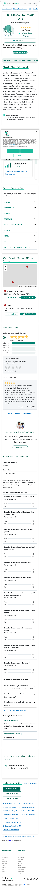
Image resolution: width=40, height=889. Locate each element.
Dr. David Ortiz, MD (27, 811)
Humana (7, 213)
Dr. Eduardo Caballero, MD (12, 826)
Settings (19, 155)
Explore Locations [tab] (12, 793)
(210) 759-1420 (28, 297)
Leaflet (20, 286)
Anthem (7, 202)
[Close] (36, 132)
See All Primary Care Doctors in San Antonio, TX (18, 837)
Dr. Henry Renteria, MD (10, 818)
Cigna (6, 242)
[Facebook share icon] (25, 880)
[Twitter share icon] (33, 880)
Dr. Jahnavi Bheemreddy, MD (12, 822)
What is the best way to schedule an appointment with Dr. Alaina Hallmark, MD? (18, 687)
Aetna (6, 236)
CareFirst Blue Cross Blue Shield (16, 247)
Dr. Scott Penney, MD (28, 815)
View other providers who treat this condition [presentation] (16, 172)
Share (27, 36)
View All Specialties (30, 783)
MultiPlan (8, 219)
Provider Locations (18, 60)
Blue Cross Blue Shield (13, 225)
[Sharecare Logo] (13, 3)
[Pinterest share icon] (36, 880)
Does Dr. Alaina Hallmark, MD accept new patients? (18, 703)
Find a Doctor (6, 9)
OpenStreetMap (27, 286)
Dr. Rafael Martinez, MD (11, 830)
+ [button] (5, 267)
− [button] (5, 269)
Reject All (13, 150)
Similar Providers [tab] (11, 788)
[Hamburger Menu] (5, 3)
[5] (20, 367)
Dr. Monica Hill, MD (9, 807)
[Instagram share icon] (28, 880)
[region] (20, 144)
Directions (12, 297)
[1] (5, 367)
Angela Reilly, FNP (9, 803)
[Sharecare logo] (20, 878)
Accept (26, 150)
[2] (9, 367)
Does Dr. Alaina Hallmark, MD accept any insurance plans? (18, 695)
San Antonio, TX (21, 40)
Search (24, 3)
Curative (7, 230)
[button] (28, 492)
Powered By (5, 840)
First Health (9, 208)
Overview (6, 60)
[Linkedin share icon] (30, 880)
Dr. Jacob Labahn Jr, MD (27, 807)
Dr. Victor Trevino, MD (10, 811)
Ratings (29, 60)
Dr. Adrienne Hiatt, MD (10, 815)
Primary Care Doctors (20, 9)
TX (30, 9)
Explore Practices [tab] (12, 798)
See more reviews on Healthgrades (20, 413)
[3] (13, 367)
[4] (16, 367)
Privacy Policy (12, 144)
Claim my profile (20, 447)
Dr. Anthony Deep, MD (26, 803)
